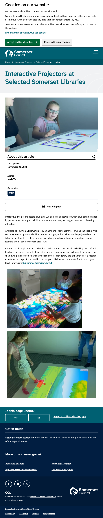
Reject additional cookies (57, 42)
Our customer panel (62, 469)
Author (11, 175)
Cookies (35, 514)
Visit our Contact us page (17, 437)
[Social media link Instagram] (27, 484)
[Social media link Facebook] (8, 484)
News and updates (61, 463)
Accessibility (10, 514)
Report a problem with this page (70, 416)
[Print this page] (51, 207)
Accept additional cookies (20, 42)
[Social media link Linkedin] (18, 484)
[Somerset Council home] (18, 53)
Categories (13, 188)
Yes (16, 417)
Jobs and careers (14, 463)
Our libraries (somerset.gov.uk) (37, 262)
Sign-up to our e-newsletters (21, 469)
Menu (96, 52)
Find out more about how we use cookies (26, 32)
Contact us (23, 514)
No (38, 417)
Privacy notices (49, 514)
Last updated (13, 163)
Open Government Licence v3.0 (43, 496)
